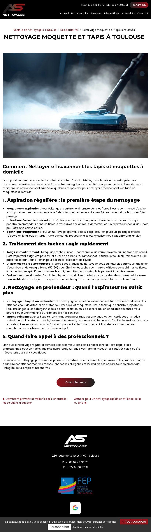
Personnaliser (59, 527)
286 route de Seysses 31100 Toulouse (75, 456)
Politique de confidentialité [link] (88, 527)
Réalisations (111, 13)
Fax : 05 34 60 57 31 (75, 467)
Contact (142, 13)
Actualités (128, 13)
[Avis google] (75, 508)
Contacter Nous (75, 382)
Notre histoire (79, 13)
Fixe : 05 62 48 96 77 (75, 462)
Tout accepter (135, 521)
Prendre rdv (139, 5)
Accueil (64, 13)
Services (96, 13)
